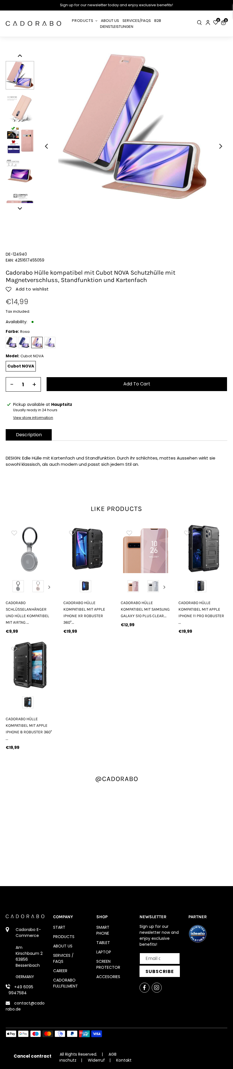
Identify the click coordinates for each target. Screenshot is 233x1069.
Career (60, 971)
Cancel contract (32, 1056)
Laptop (103, 952)
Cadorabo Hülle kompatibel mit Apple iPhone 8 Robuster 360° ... (29, 729)
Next (49, 587)
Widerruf (96, 1060)
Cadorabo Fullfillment (65, 983)
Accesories (108, 977)
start (59, 927)
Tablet (103, 942)
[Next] (220, 146)
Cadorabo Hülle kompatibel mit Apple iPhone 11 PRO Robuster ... (201, 612)
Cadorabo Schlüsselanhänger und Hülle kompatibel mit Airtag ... (27, 612)
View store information (33, 417)
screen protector (108, 964)
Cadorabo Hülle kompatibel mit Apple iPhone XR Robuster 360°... (84, 612)
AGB (112, 1054)
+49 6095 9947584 (21, 990)
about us (62, 946)
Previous (11, 587)
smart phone (102, 930)
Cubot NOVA (20, 366)
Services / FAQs (63, 958)
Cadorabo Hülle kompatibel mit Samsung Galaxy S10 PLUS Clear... (145, 609)
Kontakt (124, 1060)
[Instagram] (157, 988)
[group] (30, 548)
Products (63, 936)
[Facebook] (144, 988)
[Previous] (47, 146)
